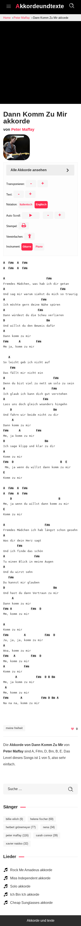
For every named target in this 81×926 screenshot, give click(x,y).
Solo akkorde (20, 886)
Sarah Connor (47, 835)
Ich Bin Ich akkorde (24, 894)
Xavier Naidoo (17, 843)
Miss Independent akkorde (30, 878)
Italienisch (26, 204)
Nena (49, 827)
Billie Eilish (14, 819)
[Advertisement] (40, 63)
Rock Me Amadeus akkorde (31, 870)
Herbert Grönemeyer (21, 827)
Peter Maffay (22, 129)
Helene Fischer (41, 819)
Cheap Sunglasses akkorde (31, 902)
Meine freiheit (14, 728)
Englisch (41, 204)
